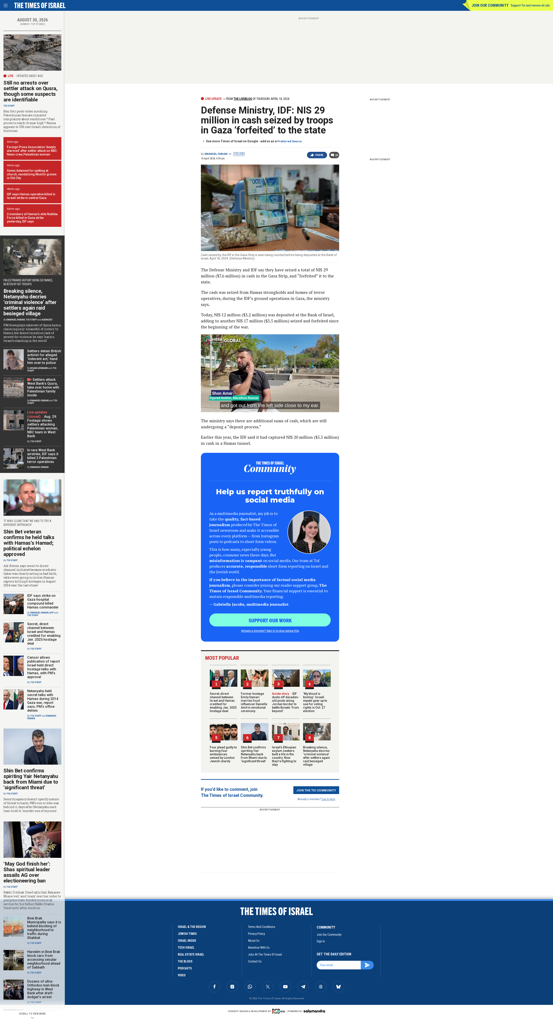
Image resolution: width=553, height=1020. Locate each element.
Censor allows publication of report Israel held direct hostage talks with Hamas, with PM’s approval (43, 667)
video (182, 975)
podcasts (185, 968)
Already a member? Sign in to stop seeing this (270, 630)
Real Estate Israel (191, 954)
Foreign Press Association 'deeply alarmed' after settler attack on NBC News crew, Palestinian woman (32, 150)
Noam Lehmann (39, 368)
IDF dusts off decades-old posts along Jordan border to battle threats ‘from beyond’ (285, 702)
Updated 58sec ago (30, 76)
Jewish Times (187, 933)
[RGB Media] (279, 1011)
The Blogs (185, 961)
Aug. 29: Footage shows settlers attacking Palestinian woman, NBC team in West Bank (42, 426)
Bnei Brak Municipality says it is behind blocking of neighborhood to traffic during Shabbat (44, 928)
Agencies (47, 320)
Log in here (328, 799)
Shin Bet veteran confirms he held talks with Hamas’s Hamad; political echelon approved (28, 543)
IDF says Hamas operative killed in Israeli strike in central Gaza (31, 196)
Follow (239, 153)
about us (253, 940)
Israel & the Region (192, 927)
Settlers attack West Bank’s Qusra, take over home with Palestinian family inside (43, 387)
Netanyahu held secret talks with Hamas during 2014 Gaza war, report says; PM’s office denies (42, 701)
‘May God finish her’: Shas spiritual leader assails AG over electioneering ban (26, 872)
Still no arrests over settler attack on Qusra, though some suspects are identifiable (30, 91)
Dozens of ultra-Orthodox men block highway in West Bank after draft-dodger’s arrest (43, 989)
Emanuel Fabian (216, 153)
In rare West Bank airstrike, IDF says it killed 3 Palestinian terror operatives (42, 456)
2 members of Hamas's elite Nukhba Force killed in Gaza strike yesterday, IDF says (32, 217)
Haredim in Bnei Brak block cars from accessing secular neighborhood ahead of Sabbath (43, 959)
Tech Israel (186, 947)
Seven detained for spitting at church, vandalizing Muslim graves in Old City (32, 174)
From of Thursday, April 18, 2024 (257, 99)
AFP (51, 613)
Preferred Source (289, 141)
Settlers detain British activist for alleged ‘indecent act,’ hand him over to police (44, 357)
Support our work (270, 620)
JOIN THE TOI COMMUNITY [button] (316, 790)
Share (319, 155)
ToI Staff (9, 106)
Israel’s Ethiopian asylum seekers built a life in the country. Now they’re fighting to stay (284, 756)
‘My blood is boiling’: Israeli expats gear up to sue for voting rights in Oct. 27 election (315, 702)
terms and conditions (261, 927)
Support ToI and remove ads (530, 5)
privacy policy (256, 933)
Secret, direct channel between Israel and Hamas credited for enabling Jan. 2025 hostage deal (223, 702)
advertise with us (259, 947)
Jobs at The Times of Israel (265, 954)
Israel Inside (187, 940)
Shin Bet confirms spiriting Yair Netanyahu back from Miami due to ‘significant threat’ (254, 754)
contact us (255, 961)
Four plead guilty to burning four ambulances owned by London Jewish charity (223, 754)
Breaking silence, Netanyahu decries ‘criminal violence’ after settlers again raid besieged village (316, 756)
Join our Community (490, 5)
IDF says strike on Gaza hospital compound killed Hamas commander (43, 601)
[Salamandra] (314, 1010)
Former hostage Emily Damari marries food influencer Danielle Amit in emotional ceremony (254, 702)
